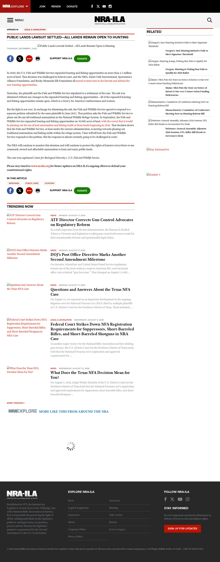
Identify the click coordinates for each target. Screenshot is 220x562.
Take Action (115, 514)
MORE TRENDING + (16, 403)
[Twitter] (98, 2)
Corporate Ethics (77, 529)
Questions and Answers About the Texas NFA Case (90, 292)
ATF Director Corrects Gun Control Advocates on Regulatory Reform (92, 222)
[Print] (37, 61)
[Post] (19, 56)
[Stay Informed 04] (158, 149)
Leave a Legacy (117, 529)
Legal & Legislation (35, 29)
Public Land (31, 183)
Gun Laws (114, 500)
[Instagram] (110, 2)
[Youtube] (104, 2)
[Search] (209, 20)
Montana (14, 183)
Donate (113, 522)
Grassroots (74, 514)
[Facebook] (92, 2)
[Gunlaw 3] (153, 174)
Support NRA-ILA (61, 58)
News (53, 215)
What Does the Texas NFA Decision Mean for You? (90, 375)
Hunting (49, 183)
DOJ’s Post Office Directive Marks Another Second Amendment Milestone (88, 257)
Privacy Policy (75, 536)
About (71, 522)
